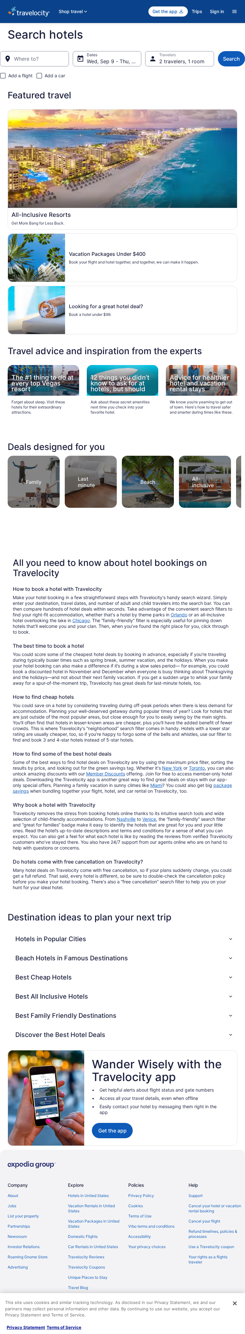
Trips (197, 11)
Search (231, 59)
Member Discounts (105, 773)
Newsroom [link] (17, 1236)
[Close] (235, 1303)
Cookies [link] (135, 1205)
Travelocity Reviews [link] (86, 1256)
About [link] (13, 1195)
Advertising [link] (18, 1267)
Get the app (112, 1130)
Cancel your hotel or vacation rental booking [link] (215, 1208)
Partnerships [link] (19, 1226)
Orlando (179, 614)
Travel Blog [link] (78, 1287)
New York (172, 768)
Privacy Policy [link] (141, 1195)
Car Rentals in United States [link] (93, 1246)
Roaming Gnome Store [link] (28, 1256)
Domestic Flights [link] (83, 1236)
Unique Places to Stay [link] (88, 1277)
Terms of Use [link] (140, 1216)
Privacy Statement (26, 1327)
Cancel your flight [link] (204, 1221)
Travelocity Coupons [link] (86, 1267)
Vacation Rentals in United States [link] (91, 1208)
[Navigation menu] (234, 11)
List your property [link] (23, 1216)
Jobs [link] (12, 1205)
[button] (124, 939)
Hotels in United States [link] (88, 1195)
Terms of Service (64, 1327)
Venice (149, 819)
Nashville (126, 819)
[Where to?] (34, 58)
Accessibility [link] (139, 1236)
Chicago (81, 620)
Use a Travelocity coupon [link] (211, 1246)
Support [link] (196, 1195)
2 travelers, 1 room (181, 61)
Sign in (217, 11)
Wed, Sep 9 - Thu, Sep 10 (114, 61)
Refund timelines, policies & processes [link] (213, 1234)
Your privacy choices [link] (147, 1246)
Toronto (197, 768)
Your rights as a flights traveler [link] (208, 1259)
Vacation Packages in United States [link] (93, 1224)
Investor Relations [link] (24, 1246)
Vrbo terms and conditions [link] (151, 1226)
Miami (156, 785)
